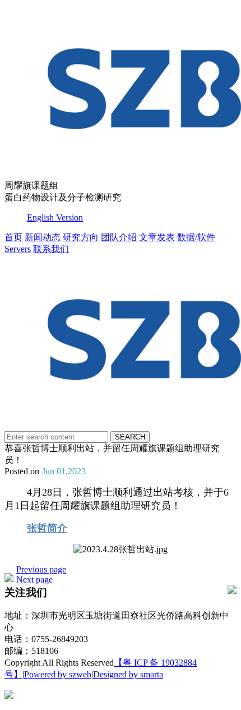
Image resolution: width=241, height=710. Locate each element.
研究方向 (81, 237)
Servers (17, 249)
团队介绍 (119, 237)
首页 (13, 237)
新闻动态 (43, 237)
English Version (55, 217)
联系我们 (51, 249)
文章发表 (157, 237)
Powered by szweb (57, 674)
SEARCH (130, 437)
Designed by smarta (128, 674)
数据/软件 (196, 237)
